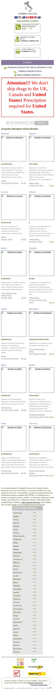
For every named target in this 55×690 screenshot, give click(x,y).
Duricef (16, 592)
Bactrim (32, 365)
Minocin (16, 566)
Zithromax (33, 423)
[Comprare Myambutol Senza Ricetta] (41, 324)
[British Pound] (35, 17)
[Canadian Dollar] (27, 17)
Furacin (16, 619)
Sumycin (16, 642)
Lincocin (4, 192)
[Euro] (16, 17)
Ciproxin (16, 629)
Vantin (3, 423)
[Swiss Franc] (31, 17)
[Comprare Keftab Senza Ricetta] (13, 263)
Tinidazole (17, 539)
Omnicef (16, 556)
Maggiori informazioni (35, 683)
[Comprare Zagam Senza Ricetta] (13, 324)
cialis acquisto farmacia (30, 502)
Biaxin (15, 582)
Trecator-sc (17, 559)
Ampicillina (17, 589)
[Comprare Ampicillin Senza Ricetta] (41, 263)
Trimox (16, 520)
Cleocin (16, 523)
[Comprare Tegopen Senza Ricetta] (41, 148)
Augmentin (17, 553)
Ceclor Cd (17, 606)
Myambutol (33, 309)
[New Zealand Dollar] (23, 17)
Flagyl (15, 616)
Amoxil (16, 632)
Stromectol (17, 513)
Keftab (3, 248)
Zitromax (16, 599)
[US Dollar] (19, 17)
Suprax (16, 546)
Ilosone (16, 533)
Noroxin (16, 645)
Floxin (15, 569)
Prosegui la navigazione (39, 685)
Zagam (4, 309)
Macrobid (17, 612)
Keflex (3, 365)
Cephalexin (17, 639)
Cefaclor (32, 192)
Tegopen (32, 133)
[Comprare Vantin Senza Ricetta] (13, 438)
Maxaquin (5, 133)
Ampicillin (33, 248)
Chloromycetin (19, 536)
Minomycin (17, 572)
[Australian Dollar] (39, 17)
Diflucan (16, 563)
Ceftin (15, 635)
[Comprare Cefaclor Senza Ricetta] (41, 207)
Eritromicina (18, 609)
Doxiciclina (17, 649)
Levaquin (17, 596)
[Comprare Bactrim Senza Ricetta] (41, 380)
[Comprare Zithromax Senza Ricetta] (41, 438)
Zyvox (15, 529)
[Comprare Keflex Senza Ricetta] (13, 380)
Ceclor (15, 576)
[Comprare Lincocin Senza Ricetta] (13, 207)
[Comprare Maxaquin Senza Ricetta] (13, 148)
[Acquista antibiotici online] (27, 6)
